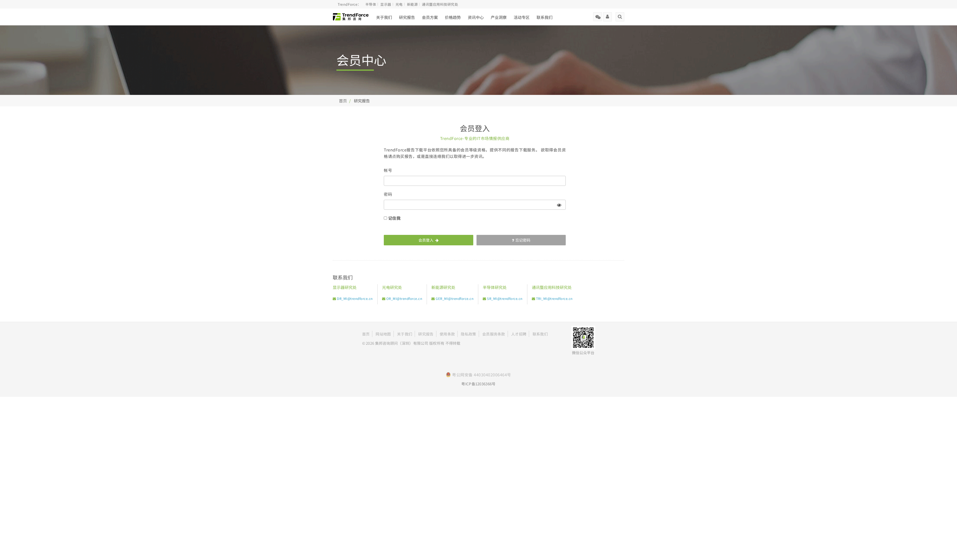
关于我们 (384, 17)
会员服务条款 (493, 333)
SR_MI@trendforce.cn (505, 298)
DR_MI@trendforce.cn (355, 298)
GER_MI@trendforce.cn (455, 298)
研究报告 (407, 17)
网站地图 (383, 333)
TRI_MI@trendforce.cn (554, 298)
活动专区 (522, 17)
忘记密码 (522, 240)
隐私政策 (468, 333)
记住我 (394, 218)
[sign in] (607, 14)
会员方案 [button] (430, 17)
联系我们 (545, 17)
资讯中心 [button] (476, 17)
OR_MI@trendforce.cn (404, 298)
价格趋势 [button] (453, 17)
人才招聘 (518, 333)
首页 (343, 101)
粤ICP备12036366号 (478, 383)
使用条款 (447, 333)
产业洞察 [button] (499, 17)
